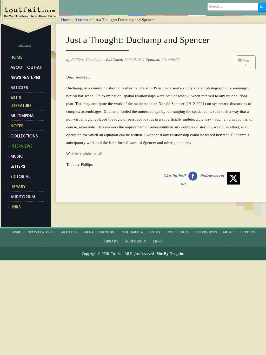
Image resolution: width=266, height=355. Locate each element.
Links (158, 241)
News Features (25, 78)
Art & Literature (20, 102)
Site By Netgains (170, 254)
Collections (24, 137)
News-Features (41, 232)
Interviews (21, 147)
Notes (16, 126)
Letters (82, 20)
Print (246, 62)
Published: (114, 59)
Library (18, 187)
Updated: (153, 59)
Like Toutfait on (174, 180)
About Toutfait (26, 68)
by (68, 59)
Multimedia (22, 116)
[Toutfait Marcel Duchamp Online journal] (31, 17)
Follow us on (212, 176)
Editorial (20, 177)
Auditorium (22, 197)
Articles (19, 88)
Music (16, 157)
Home (66, 20)
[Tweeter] (233, 178)
